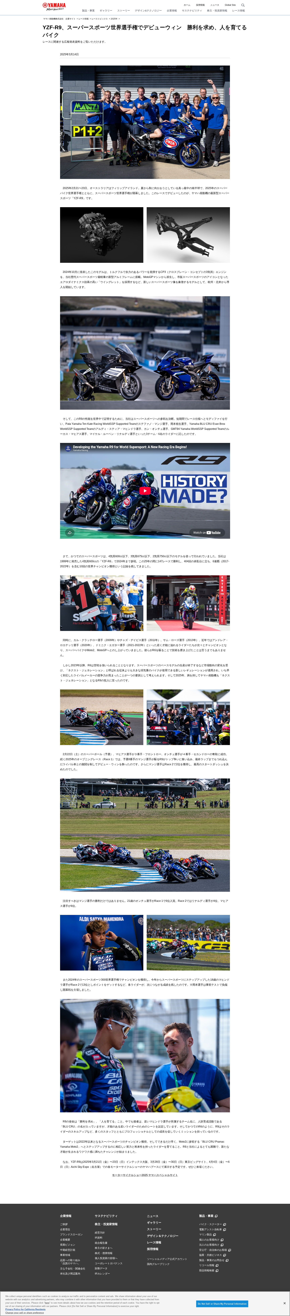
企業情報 (172, 10)
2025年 (114, 19)
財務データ (101, 1268)
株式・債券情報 (103, 1253)
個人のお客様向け (209, 1239)
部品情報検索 (206, 1270)
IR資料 (98, 1237)
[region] (145, 1303)
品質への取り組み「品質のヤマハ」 (70, 1262)
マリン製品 (205, 1234)
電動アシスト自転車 (210, 1229)
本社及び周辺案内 (70, 1273)
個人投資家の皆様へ (106, 1258)
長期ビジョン (67, 1244)
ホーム (187, 5)
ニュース (214, 5)
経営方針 (100, 1232)
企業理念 (65, 1229)
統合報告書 (101, 1242)
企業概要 (65, 1239)
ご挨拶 (64, 1224)
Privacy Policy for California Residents (25, 1309)
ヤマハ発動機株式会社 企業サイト (59, 19)
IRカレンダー (102, 1273)
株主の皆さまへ (103, 1247)
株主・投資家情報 (217, 10)
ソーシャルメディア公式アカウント (167, 1259)
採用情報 (200, 5)
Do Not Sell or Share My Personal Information (222, 1304)
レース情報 (238, 10)
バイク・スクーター (210, 1224)
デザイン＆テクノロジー (162, 1236)
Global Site (230, 5)
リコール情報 (206, 1265)
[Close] (284, 1303)
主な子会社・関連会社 (72, 1268)
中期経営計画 (67, 1249)
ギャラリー (106, 10)
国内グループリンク (158, 1264)
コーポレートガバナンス (109, 1263)
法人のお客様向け (209, 1244)
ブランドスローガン (71, 1234)
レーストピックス (100, 19)
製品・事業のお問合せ (211, 1260)
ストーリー (123, 10)
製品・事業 (88, 10)
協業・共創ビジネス (210, 1254)
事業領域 (65, 1254)
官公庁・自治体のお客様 (213, 1249)
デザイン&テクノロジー (148, 10)
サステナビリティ (192, 10)
